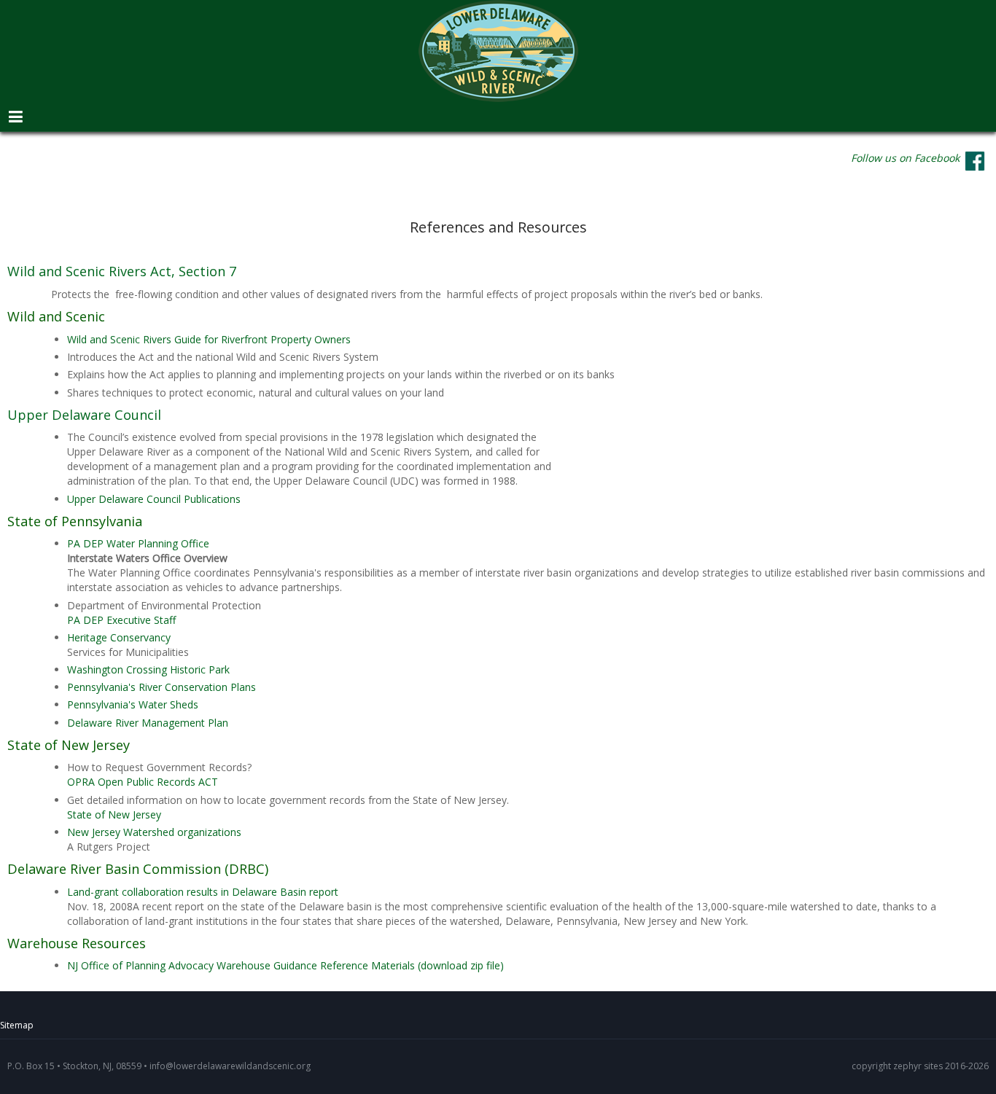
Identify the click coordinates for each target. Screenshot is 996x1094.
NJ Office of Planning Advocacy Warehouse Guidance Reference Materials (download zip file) (285, 965)
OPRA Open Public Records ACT (142, 782)
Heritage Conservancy (119, 637)
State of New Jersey (114, 814)
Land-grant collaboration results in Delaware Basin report (202, 892)
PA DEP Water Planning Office (138, 543)
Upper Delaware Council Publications (154, 499)
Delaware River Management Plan (147, 723)
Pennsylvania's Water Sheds (132, 704)
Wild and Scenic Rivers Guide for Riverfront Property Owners (210, 339)
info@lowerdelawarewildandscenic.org (230, 1066)
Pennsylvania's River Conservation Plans (161, 687)
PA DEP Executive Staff (121, 620)
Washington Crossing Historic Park (148, 669)
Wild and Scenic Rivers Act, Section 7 (121, 271)
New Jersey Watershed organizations (154, 832)
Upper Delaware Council (84, 414)
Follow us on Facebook (905, 158)
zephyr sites (918, 1066)
